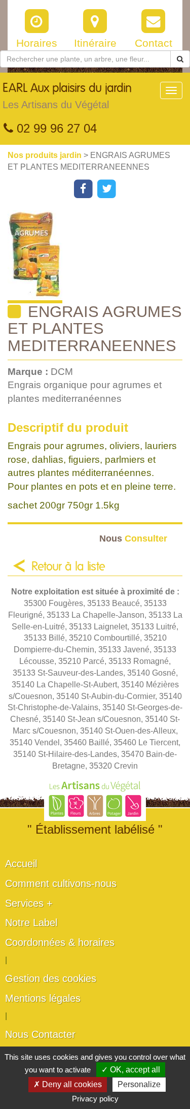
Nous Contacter (40, 1034)
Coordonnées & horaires (60, 942)
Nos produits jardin (46, 155)
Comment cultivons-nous (61, 883)
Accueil (21, 863)
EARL (67, 96)
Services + (29, 903)
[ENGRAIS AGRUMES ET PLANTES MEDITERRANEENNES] (99, 256)
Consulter (133, 538)
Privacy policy (95, 1098)
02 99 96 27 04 (55, 128)
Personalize (139, 1084)
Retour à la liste (68, 567)
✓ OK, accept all (130, 1069)
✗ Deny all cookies (67, 1084)
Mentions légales (43, 998)
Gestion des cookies (50, 978)
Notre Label (31, 922)
